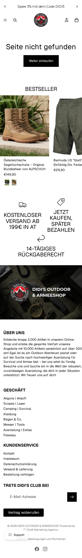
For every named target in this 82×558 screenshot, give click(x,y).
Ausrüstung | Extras (17, 430)
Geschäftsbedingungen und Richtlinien (41, 539)
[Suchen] (15, 20)
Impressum (11, 459)
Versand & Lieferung (18, 469)
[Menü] (5, 20)
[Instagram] (45, 549)
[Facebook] (37, 549)
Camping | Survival (17, 409)
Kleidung (9, 414)
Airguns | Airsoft (14, 398)
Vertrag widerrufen (23, 512)
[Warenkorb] (77, 20)
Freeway (9, 435)
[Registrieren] (72, 497)
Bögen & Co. (12, 419)
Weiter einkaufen (41, 61)
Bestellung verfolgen (18, 474)
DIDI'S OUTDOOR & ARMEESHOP (38, 526)
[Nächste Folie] (77, 7)
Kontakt (8, 453)
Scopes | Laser (14, 403)
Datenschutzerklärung (19, 464)
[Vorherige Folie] (5, 7)
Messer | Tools (14, 424)
